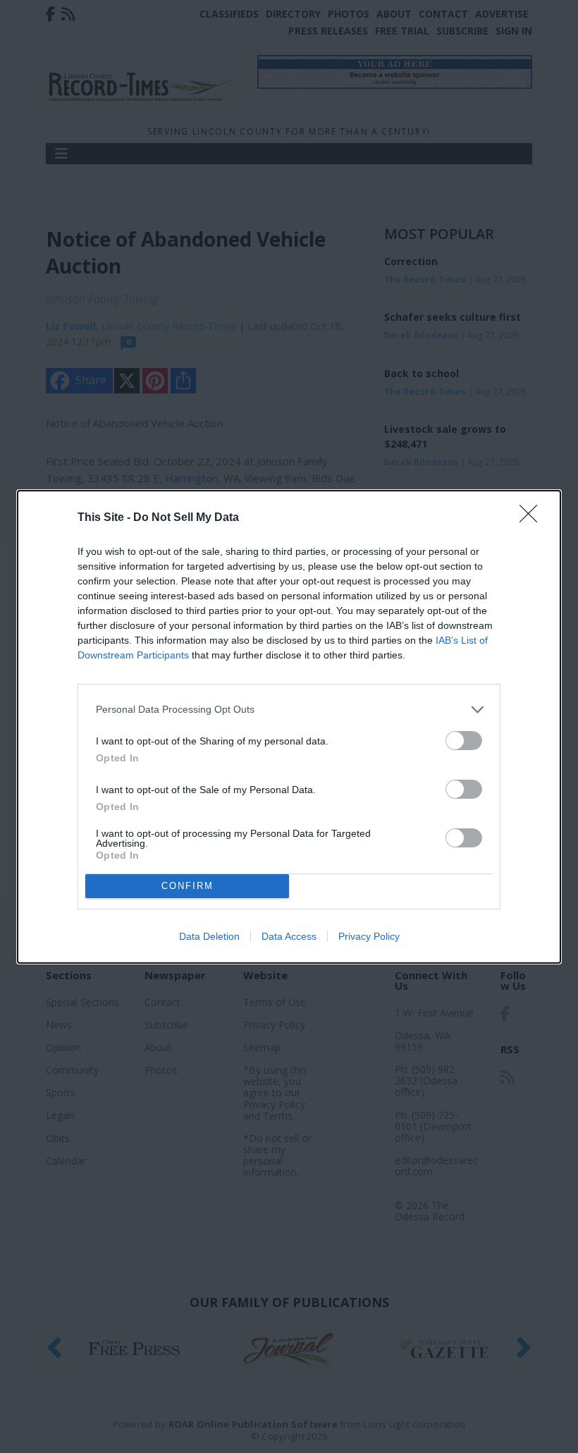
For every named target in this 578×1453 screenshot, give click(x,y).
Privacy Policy (369, 936)
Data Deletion (209, 936)
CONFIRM (187, 886)
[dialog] (289, 727)
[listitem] (289, 709)
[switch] (463, 740)
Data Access (289, 936)
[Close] (532, 518)
